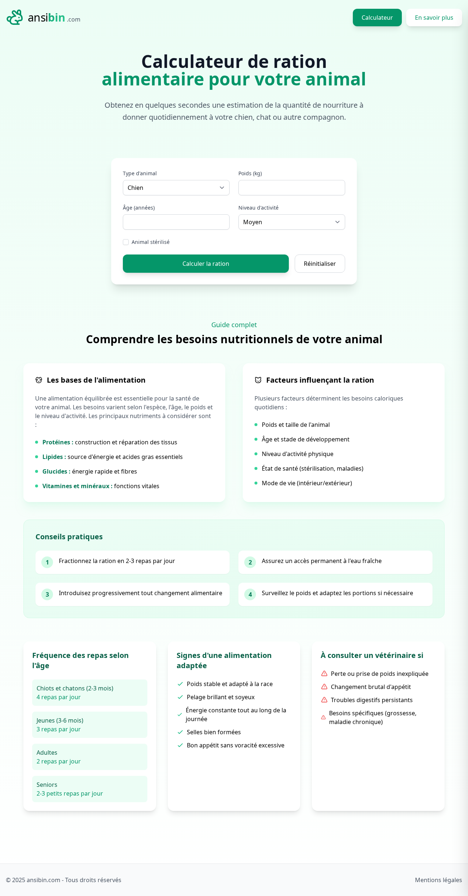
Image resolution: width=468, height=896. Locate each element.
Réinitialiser (320, 264)
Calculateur (377, 18)
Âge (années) (139, 207)
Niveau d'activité (258, 207)
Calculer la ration (205, 264)
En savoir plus (434, 18)
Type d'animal (140, 173)
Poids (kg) (250, 173)
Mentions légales (438, 880)
